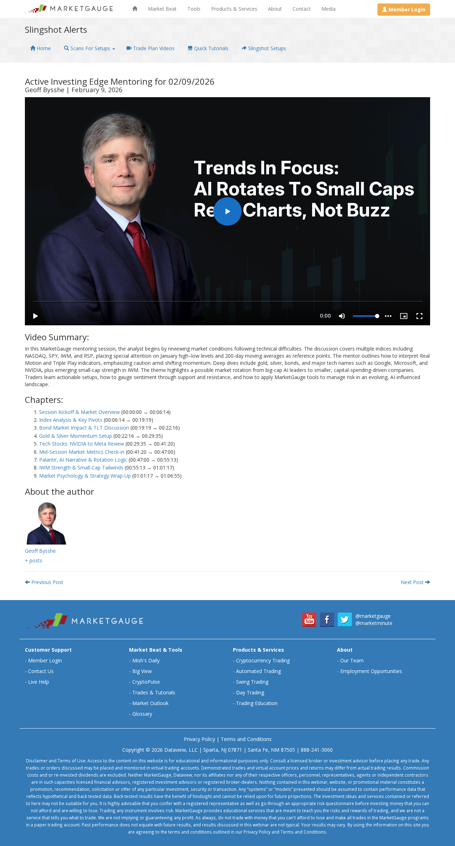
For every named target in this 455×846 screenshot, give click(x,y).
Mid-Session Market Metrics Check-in (81, 451)
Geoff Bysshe (40, 550)
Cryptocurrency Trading (263, 660)
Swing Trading (252, 681)
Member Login (45, 660)
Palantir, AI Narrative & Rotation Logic (83, 459)
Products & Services (234, 8)
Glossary (142, 713)
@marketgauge (373, 616)
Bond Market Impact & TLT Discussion (84, 427)
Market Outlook (150, 703)
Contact (302, 8)
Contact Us (41, 671)
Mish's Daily (146, 660)
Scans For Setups (90, 48)
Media (328, 8)
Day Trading (250, 692)
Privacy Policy (199, 739)
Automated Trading (258, 671)
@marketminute (373, 623)
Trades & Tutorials (153, 692)
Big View (142, 671)
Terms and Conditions (246, 739)
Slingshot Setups (266, 48)
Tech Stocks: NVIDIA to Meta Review (81, 443)
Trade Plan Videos (153, 48)
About (275, 8)
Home (43, 48)
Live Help (38, 681)
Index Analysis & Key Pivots (70, 419)
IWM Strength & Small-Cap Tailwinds (81, 467)
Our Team (352, 660)
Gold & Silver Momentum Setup (75, 435)
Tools (193, 8)
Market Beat (162, 8)
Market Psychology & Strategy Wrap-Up (85, 475)
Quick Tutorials (211, 48)
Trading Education (257, 703)
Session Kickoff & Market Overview (79, 412)
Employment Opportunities (371, 671)
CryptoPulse (146, 681)
